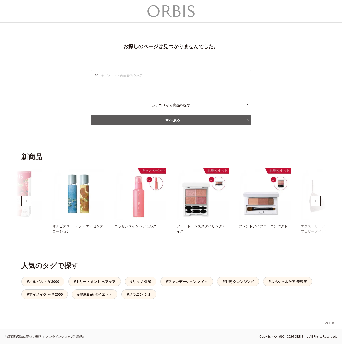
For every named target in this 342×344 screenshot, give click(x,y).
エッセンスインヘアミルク (135, 226)
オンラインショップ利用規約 (65, 336)
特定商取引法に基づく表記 (23, 336)
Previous (26, 201)
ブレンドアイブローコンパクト (263, 226)
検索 (99, 75)
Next (316, 201)
